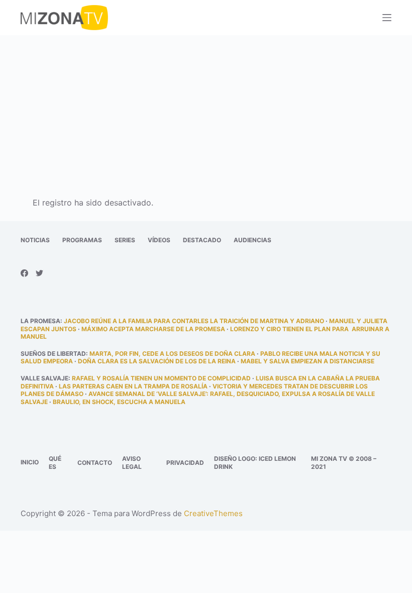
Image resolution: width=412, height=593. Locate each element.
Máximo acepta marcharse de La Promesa (153, 329)
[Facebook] (24, 273)
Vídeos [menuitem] (159, 240)
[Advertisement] (206, 109)
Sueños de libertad (53, 353)
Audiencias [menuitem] (252, 240)
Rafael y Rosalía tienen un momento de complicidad (161, 378)
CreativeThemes (213, 513)
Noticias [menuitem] (35, 240)
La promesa (40, 321)
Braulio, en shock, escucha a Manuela (119, 402)
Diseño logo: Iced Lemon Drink (255, 462)
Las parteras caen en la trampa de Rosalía (133, 386)
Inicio (30, 462)
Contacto (94, 462)
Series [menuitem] (125, 240)
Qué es (55, 462)
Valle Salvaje (44, 378)
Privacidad (185, 462)
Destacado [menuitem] (202, 240)
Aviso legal (132, 462)
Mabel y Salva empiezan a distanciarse (307, 361)
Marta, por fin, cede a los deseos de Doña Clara (172, 353)
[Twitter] (39, 273)
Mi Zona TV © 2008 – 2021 (343, 462)
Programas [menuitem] (82, 240)
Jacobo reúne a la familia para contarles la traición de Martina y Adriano (194, 321)
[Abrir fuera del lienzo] (386, 17)
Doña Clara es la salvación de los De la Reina (157, 361)
